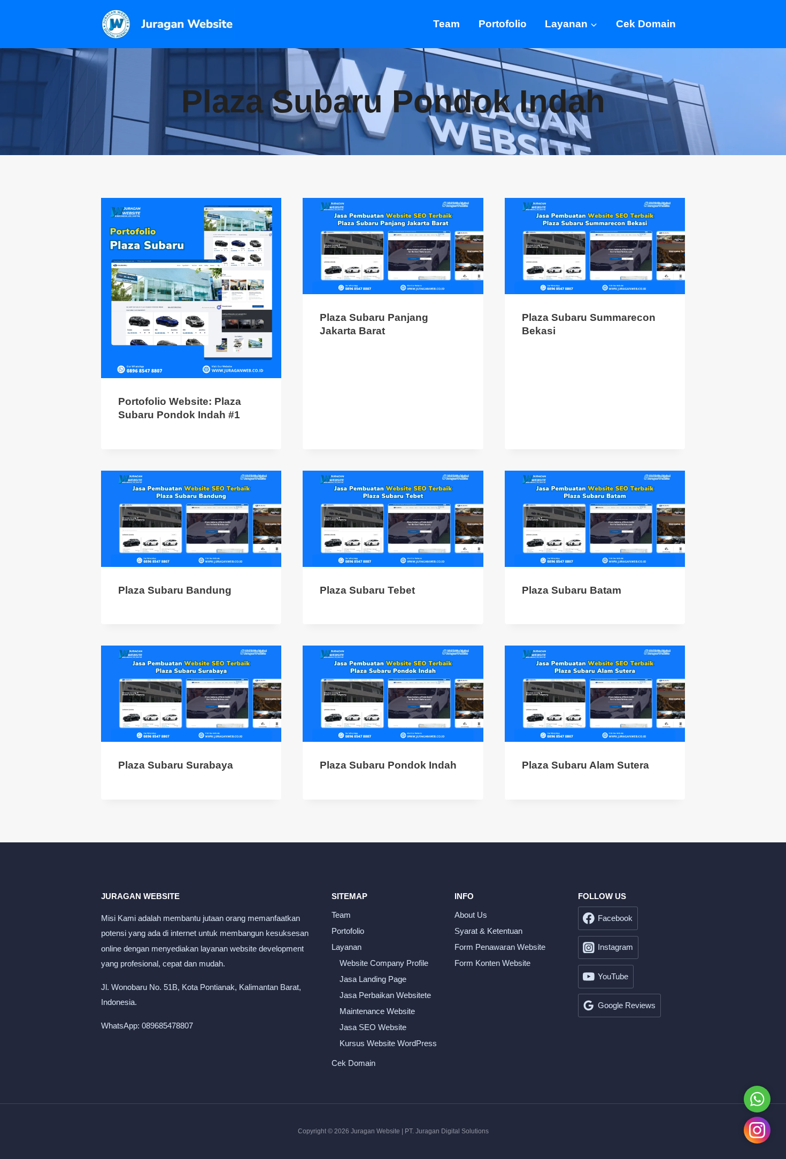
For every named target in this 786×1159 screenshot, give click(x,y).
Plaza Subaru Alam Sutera (585, 765)
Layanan (346, 946)
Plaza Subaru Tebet (367, 590)
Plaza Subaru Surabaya (175, 765)
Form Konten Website (492, 963)
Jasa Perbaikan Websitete (385, 995)
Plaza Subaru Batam (571, 590)
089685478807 (167, 1025)
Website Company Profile (384, 963)
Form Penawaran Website (499, 946)
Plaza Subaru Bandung (175, 590)
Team (446, 23)
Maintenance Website (377, 1011)
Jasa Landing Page (373, 979)
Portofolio (503, 23)
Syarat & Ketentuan (488, 930)
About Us (470, 914)
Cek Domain (646, 23)
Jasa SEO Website (373, 1027)
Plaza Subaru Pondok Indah (388, 765)
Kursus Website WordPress (388, 1043)
